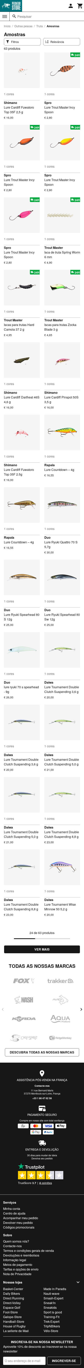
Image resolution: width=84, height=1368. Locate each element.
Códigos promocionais (18, 1227)
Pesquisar (24, 16)
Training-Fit (51, 1317)
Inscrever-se (64, 1360)
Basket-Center (13, 1289)
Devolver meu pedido (18, 1222)
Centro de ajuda (14, 1213)
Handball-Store (13, 1321)
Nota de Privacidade (17, 1274)
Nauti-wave (51, 1293)
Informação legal (14, 1260)
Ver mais (42, 949)
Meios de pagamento (17, 1264)
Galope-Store (12, 1317)
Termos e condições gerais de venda (28, 1250)
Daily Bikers (11, 1293)
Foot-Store (10, 1312)
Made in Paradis (55, 1289)
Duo (47, 537)
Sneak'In (50, 1303)
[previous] (2, 1009)
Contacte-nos (42, 1085)
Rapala (49, 465)
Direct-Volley (12, 1303)
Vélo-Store (51, 1331)
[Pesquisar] (14, 16)
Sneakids (50, 1307)
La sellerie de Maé (16, 1331)
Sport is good (53, 1312)
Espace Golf (11, 1307)
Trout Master (53, 247)
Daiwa (48, 682)
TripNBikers (52, 1326)
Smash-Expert (53, 1298)
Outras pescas (23, 26)
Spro (48, 102)
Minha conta (11, 1208)
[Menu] (4, 16)
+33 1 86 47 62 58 (42, 1098)
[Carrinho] (80, 6)
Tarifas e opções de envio (20, 1269)
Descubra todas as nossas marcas (42, 1052)
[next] (81, 1009)
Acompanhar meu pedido (20, 1218)
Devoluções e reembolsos (21, 1255)
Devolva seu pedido (42, 1158)
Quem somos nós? (16, 1241)
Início (7, 26)
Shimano (10, 102)
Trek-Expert (51, 1321)
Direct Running (13, 1298)
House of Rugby (14, 1326)
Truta (39, 26)
